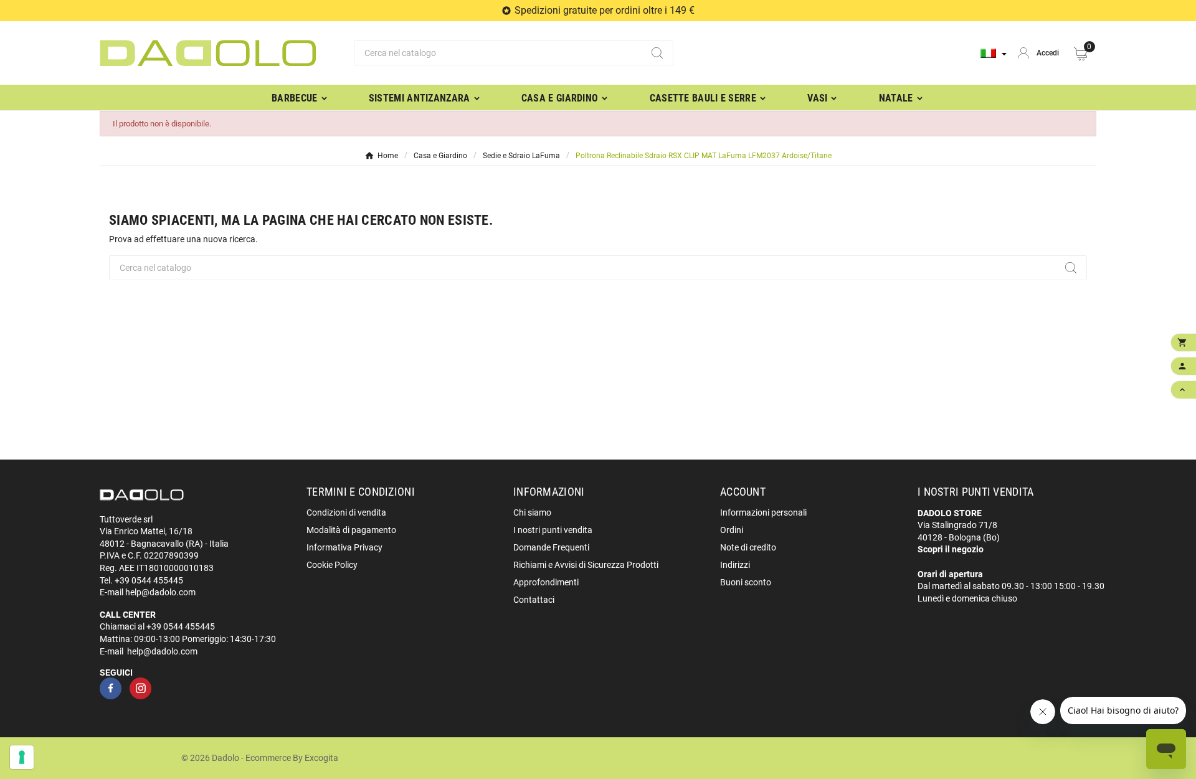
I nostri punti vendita (552, 530)
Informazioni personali (763, 512)
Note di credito (748, 547)
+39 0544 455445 (149, 580)
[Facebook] (110, 688)
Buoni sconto (745, 582)
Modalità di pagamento (351, 530)
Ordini (731, 530)
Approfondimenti (546, 582)
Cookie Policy (332, 565)
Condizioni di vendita (346, 512)
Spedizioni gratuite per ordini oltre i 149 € (605, 10)
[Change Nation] (993, 53)
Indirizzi (735, 565)
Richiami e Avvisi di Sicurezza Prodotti (585, 565)
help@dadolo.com (160, 592)
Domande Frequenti (551, 547)
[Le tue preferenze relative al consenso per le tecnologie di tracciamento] (22, 757)
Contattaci (533, 600)
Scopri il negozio (951, 549)
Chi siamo (532, 512)
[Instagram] (140, 688)
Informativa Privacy (344, 547)
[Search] (657, 53)
